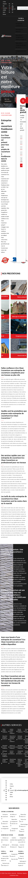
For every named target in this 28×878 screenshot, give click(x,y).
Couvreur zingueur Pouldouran (12, 752)
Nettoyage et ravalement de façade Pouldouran (4, 754)
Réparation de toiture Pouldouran (4, 737)
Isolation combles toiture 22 (14, 840)
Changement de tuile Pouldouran (5, 761)
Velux (11, 851)
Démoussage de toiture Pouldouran (20, 747)
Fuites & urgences (3, 852)
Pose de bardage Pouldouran (20, 731)
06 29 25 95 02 (11, 8)
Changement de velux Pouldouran (20, 752)
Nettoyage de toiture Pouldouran (20, 737)
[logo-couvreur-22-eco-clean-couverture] (6, 35)
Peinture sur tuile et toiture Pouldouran (13, 747)
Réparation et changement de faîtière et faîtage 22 (21, 37)
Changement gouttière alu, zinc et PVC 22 (22, 840)
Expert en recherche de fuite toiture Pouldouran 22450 (20, 763)
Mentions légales (22, 873)
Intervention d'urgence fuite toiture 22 (5, 858)
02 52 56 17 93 (8, 8)
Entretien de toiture (7, 835)
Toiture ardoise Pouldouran (4, 731)
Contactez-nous (14, 875)
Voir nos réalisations (8, 100)
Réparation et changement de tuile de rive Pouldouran (13, 739)
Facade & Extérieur (21, 852)
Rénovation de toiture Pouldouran (4, 747)
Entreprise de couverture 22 (19, 24)
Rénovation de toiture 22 (19, 30)
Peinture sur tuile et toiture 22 (5, 840)
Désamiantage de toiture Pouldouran (13, 761)
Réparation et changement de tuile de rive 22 (21, 45)
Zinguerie (21, 835)
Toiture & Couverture (21, 19)
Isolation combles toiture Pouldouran (12, 731)
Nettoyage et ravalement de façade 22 (22, 863)
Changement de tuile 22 (21, 52)
